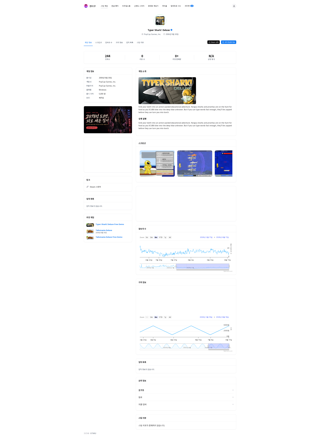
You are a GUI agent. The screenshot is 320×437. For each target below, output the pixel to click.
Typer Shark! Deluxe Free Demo (110, 224)
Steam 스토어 (95, 187)
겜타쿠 (92, 6)
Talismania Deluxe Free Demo (109, 237)
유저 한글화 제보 (230, 42)
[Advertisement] (108, 154)
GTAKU (93, 433)
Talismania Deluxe (104, 230)
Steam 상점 (214, 42)
